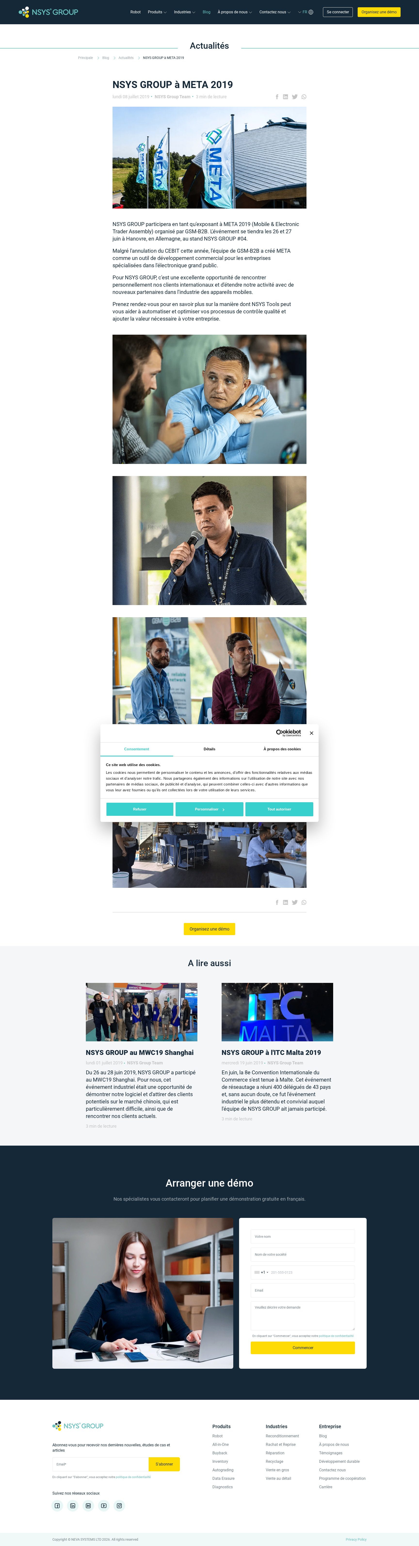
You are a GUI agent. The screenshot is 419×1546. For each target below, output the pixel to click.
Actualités (126, 58)
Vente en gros (277, 1470)
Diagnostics (222, 1487)
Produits (155, 12)
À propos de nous (233, 12)
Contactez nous (272, 12)
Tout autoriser (279, 809)
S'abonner (164, 1464)
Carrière (325, 1487)
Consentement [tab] (136, 749)
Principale (86, 58)
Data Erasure (223, 1478)
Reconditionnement (282, 1436)
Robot (135, 12)
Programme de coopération (342, 1478)
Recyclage (274, 1461)
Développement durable (339, 1461)
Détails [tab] (210, 749)
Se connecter (338, 12)
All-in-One (220, 1444)
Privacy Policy (356, 1539)
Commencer (303, 1347)
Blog (206, 12)
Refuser (139, 809)
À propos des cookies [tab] (282, 749)
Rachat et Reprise (281, 1444)
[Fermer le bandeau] (311, 733)
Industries (182, 12)
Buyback (219, 1453)
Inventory (220, 1461)
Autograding (223, 1470)
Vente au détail (278, 1478)
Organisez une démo (379, 12)
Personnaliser (206, 809)
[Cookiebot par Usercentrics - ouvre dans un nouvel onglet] (279, 733)
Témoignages (330, 1453)
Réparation (275, 1453)
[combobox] (260, 1272)
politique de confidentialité (336, 1336)
